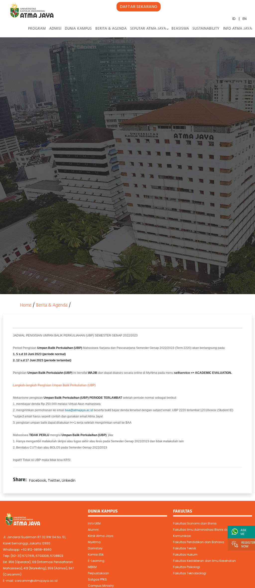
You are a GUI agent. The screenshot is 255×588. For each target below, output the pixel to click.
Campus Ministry (101, 586)
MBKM (92, 567)
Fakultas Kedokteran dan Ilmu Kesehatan (204, 561)
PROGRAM (37, 29)
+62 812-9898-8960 (36, 549)
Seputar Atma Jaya (148, 29)
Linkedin (68, 480)
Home (25, 305)
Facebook (37, 480)
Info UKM (94, 523)
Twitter (54, 480)
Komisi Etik (96, 554)
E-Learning (96, 561)
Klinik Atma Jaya (100, 536)
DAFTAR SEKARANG (138, 6)
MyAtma (94, 542)
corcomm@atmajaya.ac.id (36, 581)
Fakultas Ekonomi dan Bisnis (195, 523)
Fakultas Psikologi (186, 567)
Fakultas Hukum (185, 554)
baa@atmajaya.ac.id (79, 410)
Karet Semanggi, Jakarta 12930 (26, 543)
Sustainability (206, 29)
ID (234, 18)
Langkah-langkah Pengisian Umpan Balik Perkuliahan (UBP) (54, 385)
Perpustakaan (98, 573)
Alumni (93, 529)
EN (245, 18)
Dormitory (95, 548)
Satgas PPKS (97, 579)
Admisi (55, 29)
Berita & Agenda (111, 29)
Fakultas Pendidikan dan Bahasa (198, 542)
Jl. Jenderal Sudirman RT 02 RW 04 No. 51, (34, 537)
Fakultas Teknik (184, 548)
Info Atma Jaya (237, 29)
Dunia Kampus (78, 29)
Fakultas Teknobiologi (189, 573)
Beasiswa (180, 29)
